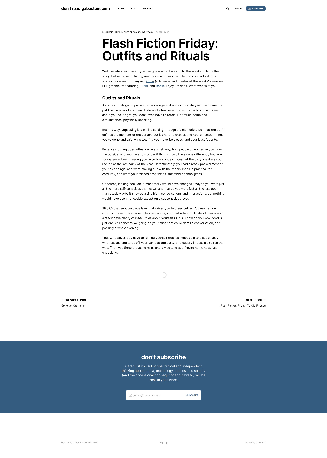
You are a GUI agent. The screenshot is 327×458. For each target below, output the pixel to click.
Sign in (238, 8)
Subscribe (257, 8)
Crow (150, 81)
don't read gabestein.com (85, 8)
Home (121, 8)
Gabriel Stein (113, 32)
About (133, 8)
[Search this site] (227, 8)
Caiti (144, 86)
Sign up (164, 442)
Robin (160, 86)
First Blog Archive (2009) (138, 32)
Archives (148, 8)
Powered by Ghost (256, 442)
